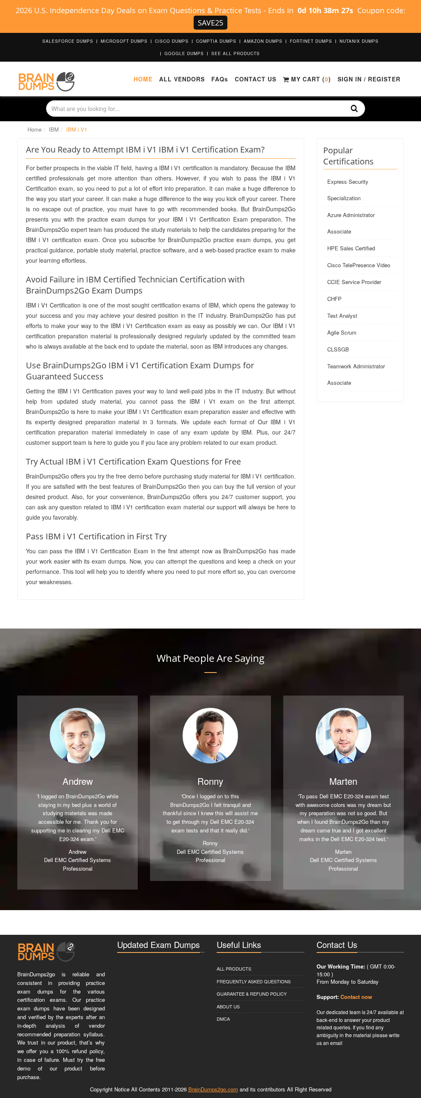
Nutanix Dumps (359, 41)
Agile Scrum (341, 332)
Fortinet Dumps (311, 41)
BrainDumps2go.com (213, 1089)
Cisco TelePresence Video (358, 265)
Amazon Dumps (263, 41)
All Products (234, 968)
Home (143, 79)
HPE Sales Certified (351, 248)
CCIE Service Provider (354, 282)
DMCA (223, 1018)
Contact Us (255, 79)
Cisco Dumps (172, 41)
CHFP (334, 299)
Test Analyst (342, 315)
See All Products (235, 53)
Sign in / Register (369, 79)
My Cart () (310, 79)
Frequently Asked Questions (254, 981)
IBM (54, 129)
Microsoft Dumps (124, 41)
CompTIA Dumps (216, 41)
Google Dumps (184, 53)
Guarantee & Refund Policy (252, 993)
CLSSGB (338, 349)
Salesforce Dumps (67, 41)
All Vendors (182, 79)
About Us (228, 1006)
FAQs (219, 79)
